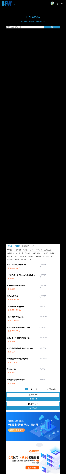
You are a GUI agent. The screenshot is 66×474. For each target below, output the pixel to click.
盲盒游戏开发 (12, 369)
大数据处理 (47, 250)
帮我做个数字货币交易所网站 (17, 359)
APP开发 (9, 250)
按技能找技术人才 (28, 246)
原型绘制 (10, 260)
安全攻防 (46, 256)
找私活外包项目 (13, 246)
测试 (52, 256)
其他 (29, 260)
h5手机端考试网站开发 (15, 317)
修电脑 (17, 260)
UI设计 (16, 256)
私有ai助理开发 (12, 296)
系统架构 (27, 253)
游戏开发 (53, 253)
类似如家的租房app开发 (16, 306)
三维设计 (31, 256)
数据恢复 (23, 260)
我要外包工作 (33, 399)
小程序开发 (17, 250)
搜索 (52, 27)
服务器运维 (19, 253)
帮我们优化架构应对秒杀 (16, 380)
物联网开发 (10, 253)
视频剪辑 (38, 256)
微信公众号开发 (28, 250)
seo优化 (9, 256)
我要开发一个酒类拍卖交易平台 (18, 338)
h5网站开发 (38, 250)
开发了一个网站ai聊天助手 (16, 264)
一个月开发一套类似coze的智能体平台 (21, 275)
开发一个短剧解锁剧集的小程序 (18, 327)
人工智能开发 (36, 253)
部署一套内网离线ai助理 (16, 285)
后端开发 (45, 253)
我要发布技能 (33, 408)
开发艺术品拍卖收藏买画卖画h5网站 (20, 348)
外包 (14, 3)
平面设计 (23, 256)
